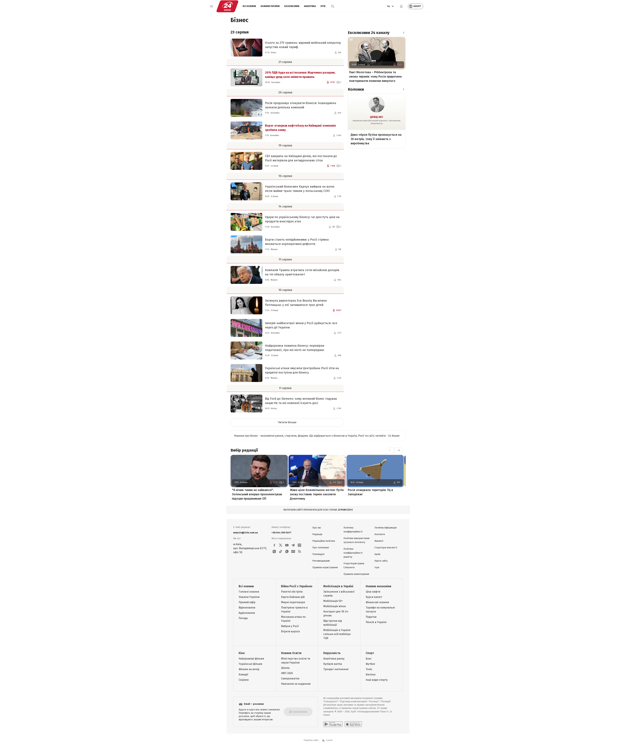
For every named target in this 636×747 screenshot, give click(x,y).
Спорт (370, 653)
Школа (285, 667)
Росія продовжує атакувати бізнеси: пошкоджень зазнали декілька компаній (300, 105)
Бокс (369, 658)
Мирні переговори (293, 602)
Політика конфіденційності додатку (353, 552)
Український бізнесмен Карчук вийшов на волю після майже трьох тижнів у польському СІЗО (299, 189)
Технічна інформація (385, 527)
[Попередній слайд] (390, 450)
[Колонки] (403, 89)
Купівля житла (332, 663)
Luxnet (329, 740)
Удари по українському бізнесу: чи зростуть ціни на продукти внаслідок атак (302, 219)
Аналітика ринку (333, 658)
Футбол (370, 663)
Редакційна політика (323, 541)
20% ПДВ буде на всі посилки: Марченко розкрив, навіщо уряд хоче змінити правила (300, 75)
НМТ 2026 (287, 673)
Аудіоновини (247, 612)
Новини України (270, 6)
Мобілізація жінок (334, 606)
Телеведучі (318, 554)
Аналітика (310, 6)
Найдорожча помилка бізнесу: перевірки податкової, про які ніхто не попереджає (294, 348)
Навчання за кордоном (296, 683)
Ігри (322, 6)
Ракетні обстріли (292, 591)
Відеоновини (247, 607)
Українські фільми (250, 663)
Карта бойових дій (293, 597)
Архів (377, 554)
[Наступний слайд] (399, 450)
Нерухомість (332, 653)
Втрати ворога (290, 631)
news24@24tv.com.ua (245, 532)
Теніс (369, 669)
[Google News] (293, 551)
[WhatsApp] (287, 551)
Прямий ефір (247, 602)
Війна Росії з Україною (296, 586)
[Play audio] (369, 65)
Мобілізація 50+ (333, 601)
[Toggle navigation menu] (211, 6)
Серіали (244, 679)
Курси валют (374, 597)
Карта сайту (381, 560)
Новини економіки (378, 586)
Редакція (317, 534)
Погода (243, 618)
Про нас (316, 527)
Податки (371, 616)
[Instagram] (299, 545)
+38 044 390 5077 (281, 532)
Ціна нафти (373, 591)
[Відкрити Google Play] (333, 724)
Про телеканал (320, 547)
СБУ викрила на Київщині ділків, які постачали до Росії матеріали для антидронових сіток (301, 158)
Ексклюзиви (291, 6)
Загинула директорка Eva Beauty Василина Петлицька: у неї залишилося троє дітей (296, 303)
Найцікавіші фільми (251, 658)
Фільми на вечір (249, 669)
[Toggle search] (332, 6)
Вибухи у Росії (290, 626)
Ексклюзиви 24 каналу (368, 32)
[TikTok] (280, 551)
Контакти (379, 534)
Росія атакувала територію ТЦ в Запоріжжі (370, 492)
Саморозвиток (290, 678)
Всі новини (249, 6)
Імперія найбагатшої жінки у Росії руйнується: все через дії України (301, 325)
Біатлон (370, 674)
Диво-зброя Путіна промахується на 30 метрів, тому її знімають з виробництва (376, 139)
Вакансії (378, 541)
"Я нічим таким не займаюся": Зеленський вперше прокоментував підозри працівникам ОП (257, 494)
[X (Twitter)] (280, 545)
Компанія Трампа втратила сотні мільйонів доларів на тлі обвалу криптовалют (302, 272)
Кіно (242, 653)
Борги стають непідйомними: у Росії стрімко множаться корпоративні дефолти (297, 242)
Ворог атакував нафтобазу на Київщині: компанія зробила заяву (300, 128)
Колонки (356, 89)
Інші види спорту (377, 679)
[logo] (227, 6)
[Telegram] (293, 545)
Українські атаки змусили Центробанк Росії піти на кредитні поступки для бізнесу (302, 370)
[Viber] (274, 551)
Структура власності (385, 547)
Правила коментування (356, 574)
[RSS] (299, 551)
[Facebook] (274, 545)
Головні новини (249, 591)
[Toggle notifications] (401, 6)
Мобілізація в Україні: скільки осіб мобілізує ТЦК (337, 634)
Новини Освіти (291, 653)
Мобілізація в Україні (338, 586)
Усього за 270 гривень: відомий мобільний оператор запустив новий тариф (303, 45)
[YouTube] (287, 545)
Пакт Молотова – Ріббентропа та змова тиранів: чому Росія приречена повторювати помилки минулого (375, 76)
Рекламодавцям (321, 560)
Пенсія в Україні (376, 622)
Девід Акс (376, 116)
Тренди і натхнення (335, 669)
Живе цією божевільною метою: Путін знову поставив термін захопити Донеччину (317, 494)
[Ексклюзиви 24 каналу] (403, 33)
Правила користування (325, 567)
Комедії (243, 674)
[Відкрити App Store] (353, 724)
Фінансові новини (377, 602)
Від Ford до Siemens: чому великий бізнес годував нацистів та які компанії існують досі (301, 401)
